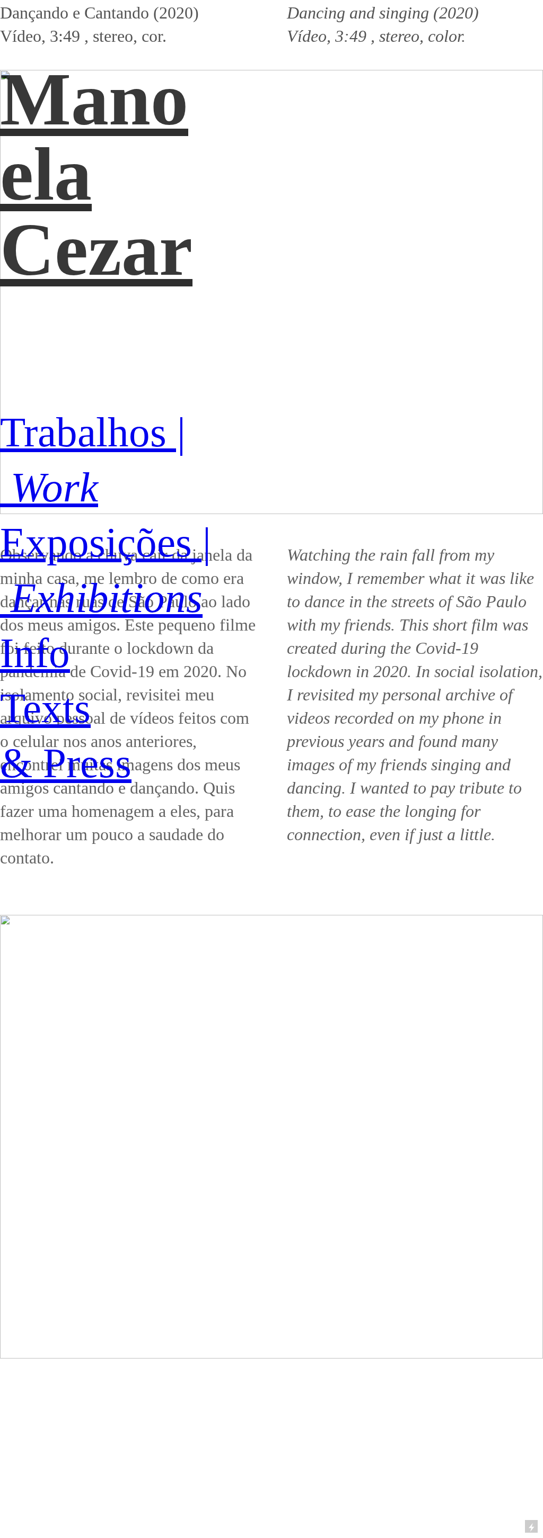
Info (35, 653)
